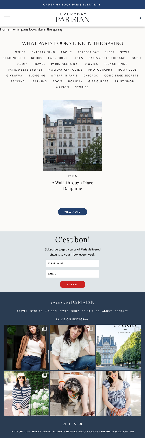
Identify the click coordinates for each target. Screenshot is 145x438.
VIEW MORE (72, 211)
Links (78, 58)
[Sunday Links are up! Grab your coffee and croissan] (72, 347)
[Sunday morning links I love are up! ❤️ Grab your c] (26, 347)
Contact (121, 311)
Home (4, 29)
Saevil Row (121, 431)
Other (20, 52)
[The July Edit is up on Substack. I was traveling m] (118, 393)
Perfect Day (88, 52)
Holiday (75, 81)
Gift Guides (98, 81)
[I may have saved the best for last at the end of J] (72, 393)
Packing (18, 81)
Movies (91, 64)
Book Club (127, 69)
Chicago (91, 75)
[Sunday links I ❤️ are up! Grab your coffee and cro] (26, 393)
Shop (75, 311)
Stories (82, 87)
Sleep (110, 52)
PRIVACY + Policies (88, 431)
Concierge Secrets (121, 75)
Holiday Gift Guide (66, 69)
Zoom (57, 81)
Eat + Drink (58, 58)
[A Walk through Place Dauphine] (72, 170)
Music (137, 58)
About (66, 52)
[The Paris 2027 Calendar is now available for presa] (118, 347)
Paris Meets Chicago (107, 58)
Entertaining (43, 52)
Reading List (14, 58)
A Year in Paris (64, 75)
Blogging (37, 75)
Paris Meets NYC (65, 64)
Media (22, 64)
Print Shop (124, 81)
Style (125, 52)
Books (36, 58)
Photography (100, 69)
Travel (39, 64)
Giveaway (14, 75)
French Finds (116, 64)
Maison (62, 87)
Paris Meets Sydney (25, 69)
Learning (39, 81)
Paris (72, 176)
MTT (132, 431)
